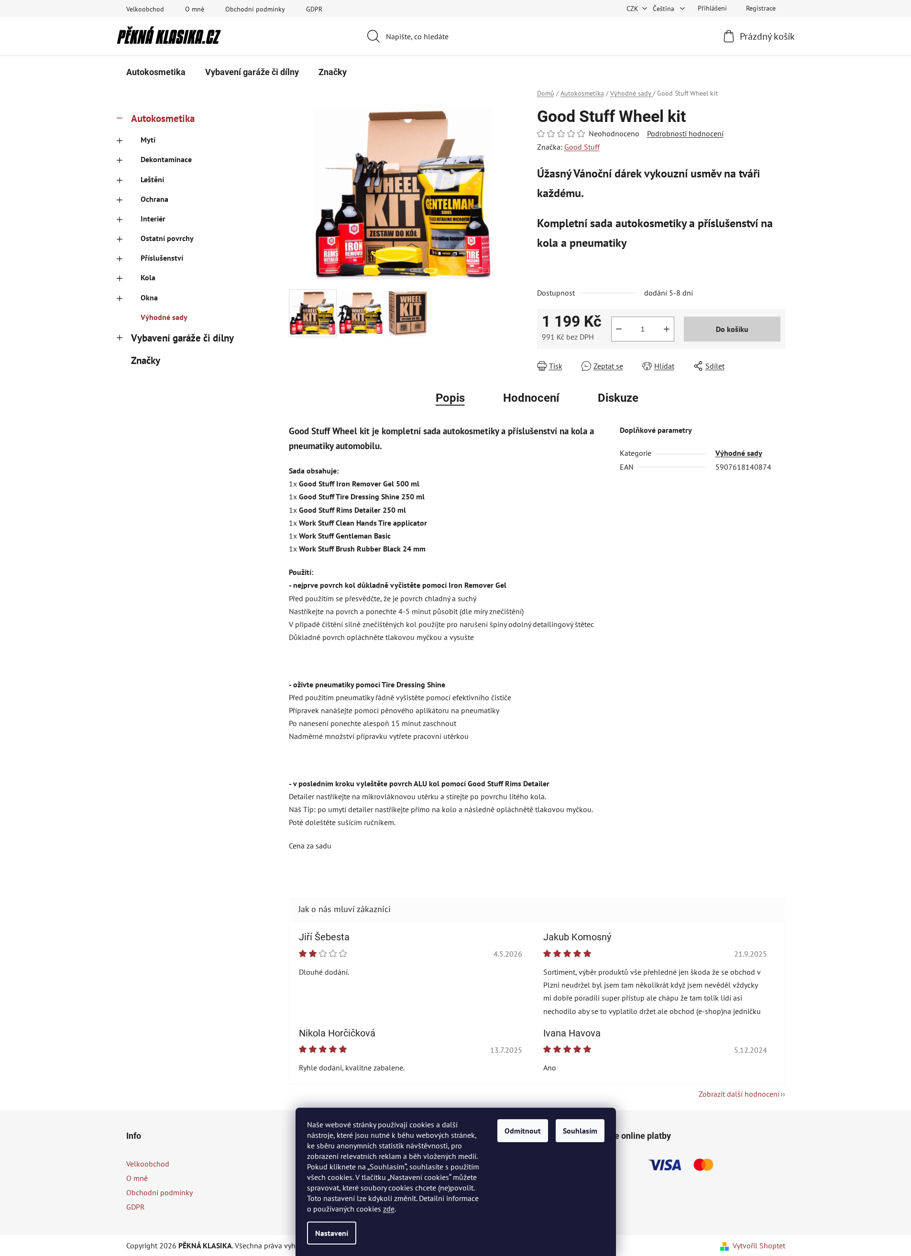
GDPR (314, 9)
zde (389, 1208)
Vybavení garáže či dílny (182, 337)
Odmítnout (523, 1130)
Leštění (152, 179)
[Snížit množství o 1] (619, 329)
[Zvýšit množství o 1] (666, 329)
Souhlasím (580, 1130)
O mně (194, 9)
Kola (148, 277)
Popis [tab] (450, 398)
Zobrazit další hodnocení (739, 1094)
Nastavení (331, 1233)
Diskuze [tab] (618, 398)
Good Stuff (582, 147)
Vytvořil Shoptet (759, 1245)
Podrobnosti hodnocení (685, 133)
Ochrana (154, 199)
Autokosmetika (163, 118)
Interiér (153, 218)
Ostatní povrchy (167, 238)
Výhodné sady (164, 317)
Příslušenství (162, 258)
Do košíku (732, 329)
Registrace (761, 8)
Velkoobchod (145, 9)
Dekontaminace (166, 159)
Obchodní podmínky (255, 9)
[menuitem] (156, 72)
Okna (149, 297)
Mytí (148, 139)
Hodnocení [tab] (531, 398)
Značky (145, 360)
